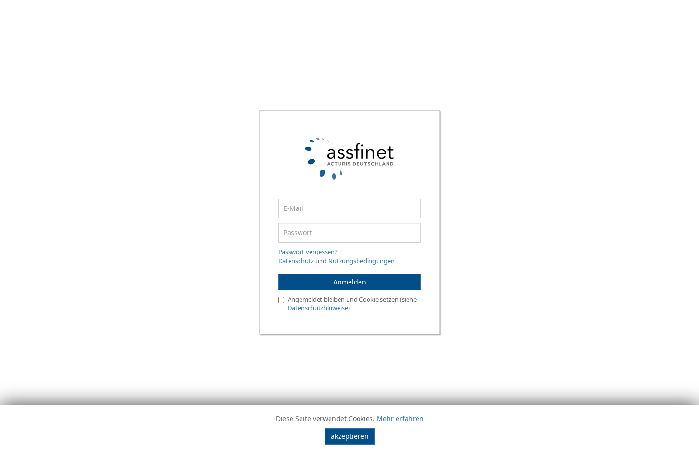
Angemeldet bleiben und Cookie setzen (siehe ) (352, 303)
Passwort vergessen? (308, 251)
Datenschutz (296, 260)
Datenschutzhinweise (318, 307)
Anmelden (349, 281)
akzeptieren (350, 436)
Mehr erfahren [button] (400, 418)
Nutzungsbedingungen (361, 260)
